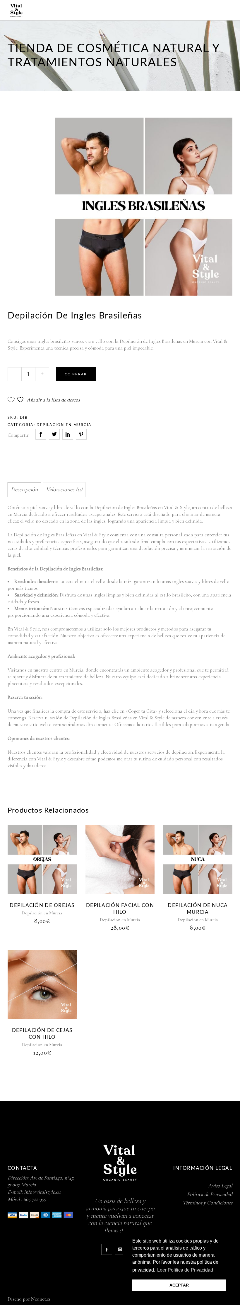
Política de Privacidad (209, 1194)
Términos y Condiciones (207, 1202)
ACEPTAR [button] (179, 1285)
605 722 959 (34, 1199)
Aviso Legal (220, 1185)
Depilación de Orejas (42, 905)
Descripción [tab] (24, 489)
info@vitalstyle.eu (42, 1192)
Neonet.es (41, 1299)
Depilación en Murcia (64, 425)
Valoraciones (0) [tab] (64, 489)
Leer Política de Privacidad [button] (185, 1269)
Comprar (76, 374)
